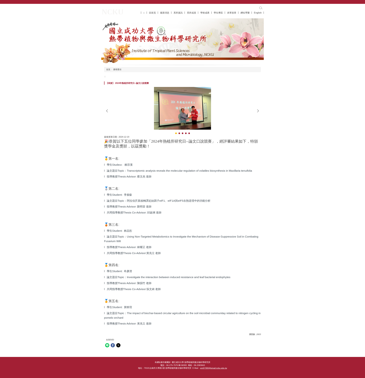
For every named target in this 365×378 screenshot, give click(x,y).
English (258, 12)
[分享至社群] (107, 345)
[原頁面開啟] (182, 40)
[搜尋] (261, 8)
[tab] (176, 133)
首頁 (108, 69)
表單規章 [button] (231, 12)
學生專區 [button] (218, 12)
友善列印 (110, 340)
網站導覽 (245, 12)
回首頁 (152, 12)
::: (144, 12)
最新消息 (164, 12)
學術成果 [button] (204, 12)
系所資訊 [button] (178, 12)
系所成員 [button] (191, 12)
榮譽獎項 (117, 69)
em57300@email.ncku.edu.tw (213, 368)
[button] (107, 110)
